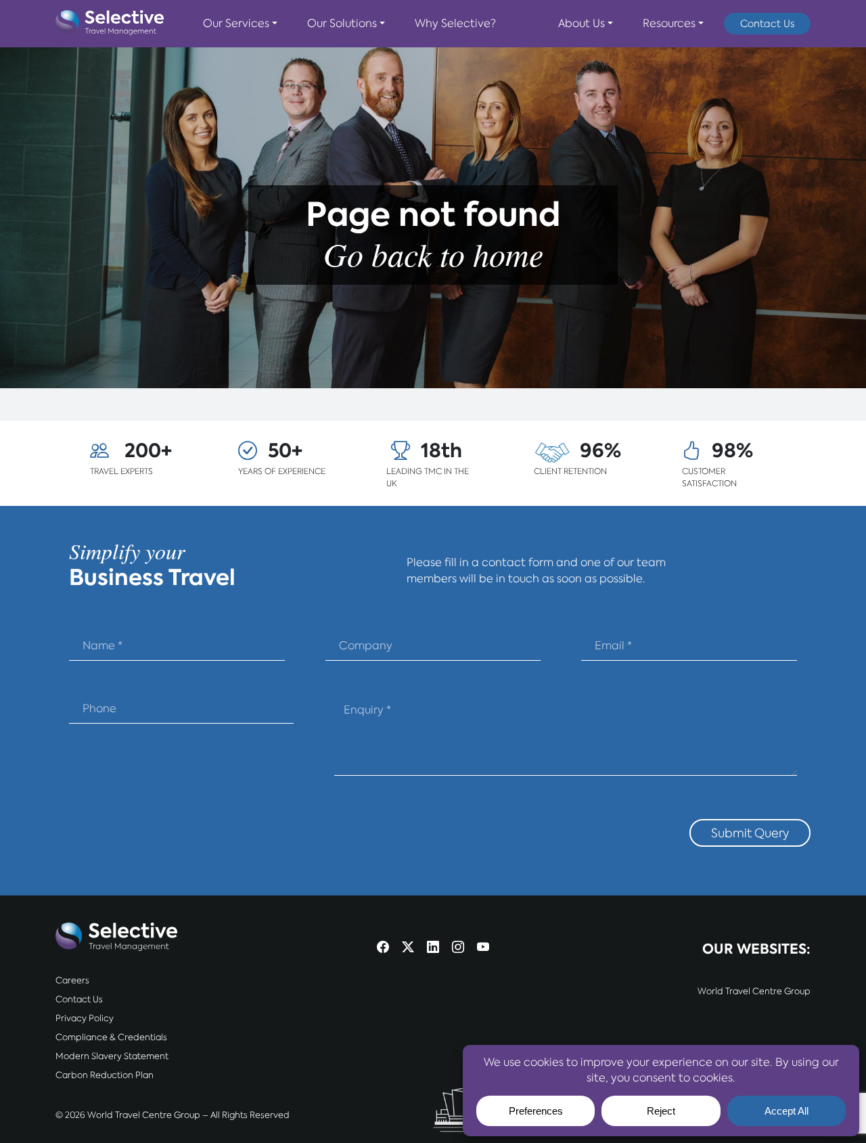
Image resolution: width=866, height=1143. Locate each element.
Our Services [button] (236, 23)
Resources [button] (669, 23)
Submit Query (750, 833)
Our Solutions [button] (342, 23)
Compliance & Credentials (111, 1037)
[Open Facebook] (383, 948)
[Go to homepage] (109, 23)
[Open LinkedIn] (433, 948)
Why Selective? (455, 23)
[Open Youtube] (483, 948)
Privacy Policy (84, 1018)
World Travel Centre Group (754, 991)
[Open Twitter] (408, 948)
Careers (72, 980)
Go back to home (433, 253)
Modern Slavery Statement (111, 1056)
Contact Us (767, 23)
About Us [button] (581, 23)
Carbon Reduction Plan (104, 1075)
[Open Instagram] (458, 948)
